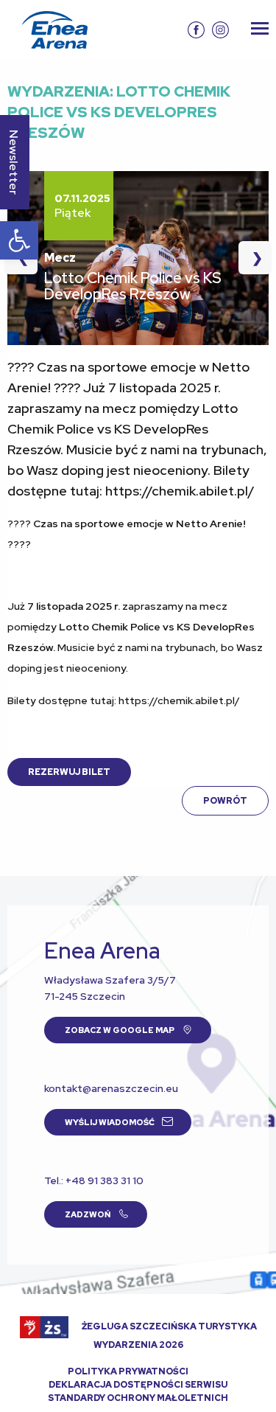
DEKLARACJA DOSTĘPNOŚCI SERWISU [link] (138, 1385)
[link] (19, 240)
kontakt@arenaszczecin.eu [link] (111, 1088)
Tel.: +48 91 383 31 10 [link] (94, 1180)
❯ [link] (250, 257)
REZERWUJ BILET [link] (69, 772)
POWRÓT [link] (225, 801)
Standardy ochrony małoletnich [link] (138, 1398)
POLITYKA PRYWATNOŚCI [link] (128, 1371)
